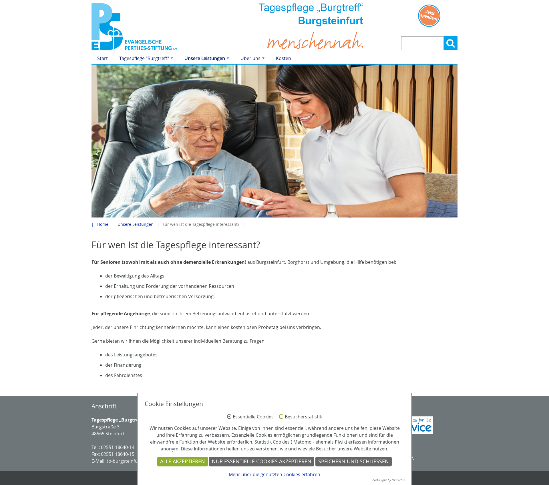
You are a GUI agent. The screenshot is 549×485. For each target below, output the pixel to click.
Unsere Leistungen (207, 59)
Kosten (283, 58)
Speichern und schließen (353, 461)
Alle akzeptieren (182, 461)
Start (102, 58)
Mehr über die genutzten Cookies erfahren (274, 474)
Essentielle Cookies (253, 417)
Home (102, 224)
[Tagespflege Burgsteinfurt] (149, 26)
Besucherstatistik (303, 417)
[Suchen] (451, 43)
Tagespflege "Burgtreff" (146, 59)
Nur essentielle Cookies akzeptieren (261, 461)
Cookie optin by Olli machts (388, 480)
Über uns (253, 59)
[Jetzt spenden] (429, 15)
